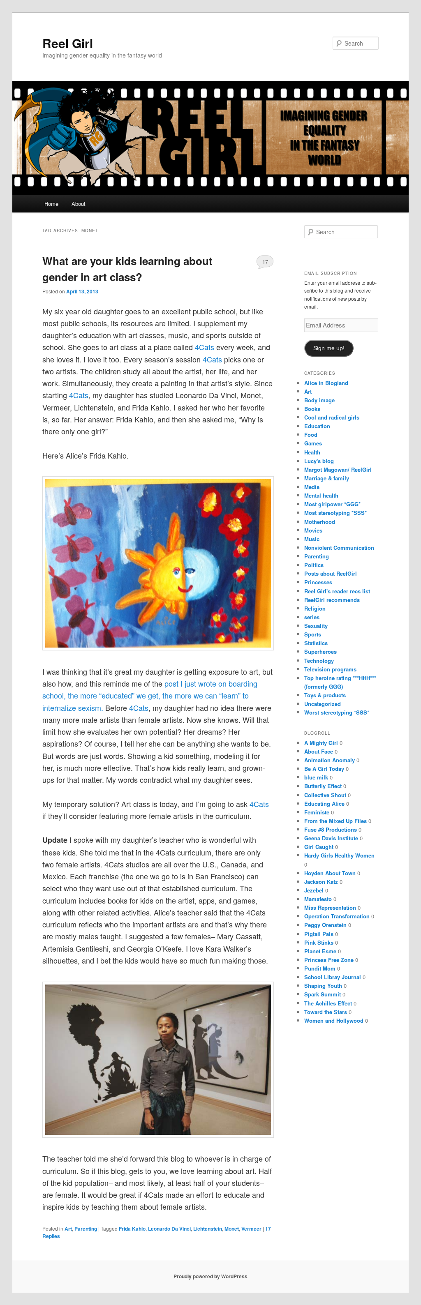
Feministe (316, 812)
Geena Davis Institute (331, 838)
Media (311, 487)
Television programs (330, 669)
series (311, 617)
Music (311, 539)
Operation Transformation (337, 916)
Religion (315, 608)
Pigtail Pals (318, 934)
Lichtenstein (207, 1228)
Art (68, 1228)
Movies (313, 530)
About (79, 204)
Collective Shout (325, 795)
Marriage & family (326, 478)
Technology (319, 660)
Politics (314, 565)
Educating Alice (324, 803)
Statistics (316, 643)
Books (312, 409)
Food (310, 434)
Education (317, 426)
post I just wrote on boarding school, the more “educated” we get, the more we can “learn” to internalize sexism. (149, 695)
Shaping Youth (323, 985)
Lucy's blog (319, 461)
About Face (318, 751)
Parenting (85, 1228)
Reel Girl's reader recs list (337, 591)
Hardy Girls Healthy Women (339, 855)
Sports (312, 634)
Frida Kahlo (132, 1228)
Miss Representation (330, 907)
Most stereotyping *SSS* (335, 512)
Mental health (321, 495)
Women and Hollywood (333, 1020)
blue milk (316, 777)
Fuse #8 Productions (330, 829)
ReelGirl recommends (332, 600)
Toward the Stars (325, 1012)
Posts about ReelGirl (330, 573)
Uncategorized (322, 704)
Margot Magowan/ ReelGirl (338, 469)
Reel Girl (67, 43)
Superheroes (320, 651)
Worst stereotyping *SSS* (336, 712)
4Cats (205, 346)
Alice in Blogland (326, 383)
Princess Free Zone (329, 960)
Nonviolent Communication (339, 547)
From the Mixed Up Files (335, 821)
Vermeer (251, 1228)
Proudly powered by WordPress (210, 1276)
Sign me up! (329, 348)
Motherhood (319, 522)
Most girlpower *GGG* (332, 504)
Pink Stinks (318, 942)
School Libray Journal (332, 977)
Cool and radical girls (331, 417)
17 (265, 261)
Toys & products (325, 695)
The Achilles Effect (328, 1003)
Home (51, 204)
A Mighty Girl (321, 743)
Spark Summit (322, 994)
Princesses (318, 582)
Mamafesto (318, 899)
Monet (231, 1228)
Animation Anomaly (329, 760)
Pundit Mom (319, 968)
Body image (319, 400)
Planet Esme (320, 951)
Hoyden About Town (330, 873)
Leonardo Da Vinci (169, 1228)
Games (313, 443)
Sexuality (316, 625)
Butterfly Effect (323, 786)
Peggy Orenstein (325, 925)
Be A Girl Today (324, 768)
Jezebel (314, 890)
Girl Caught (318, 847)
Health (312, 452)
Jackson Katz (321, 881)
